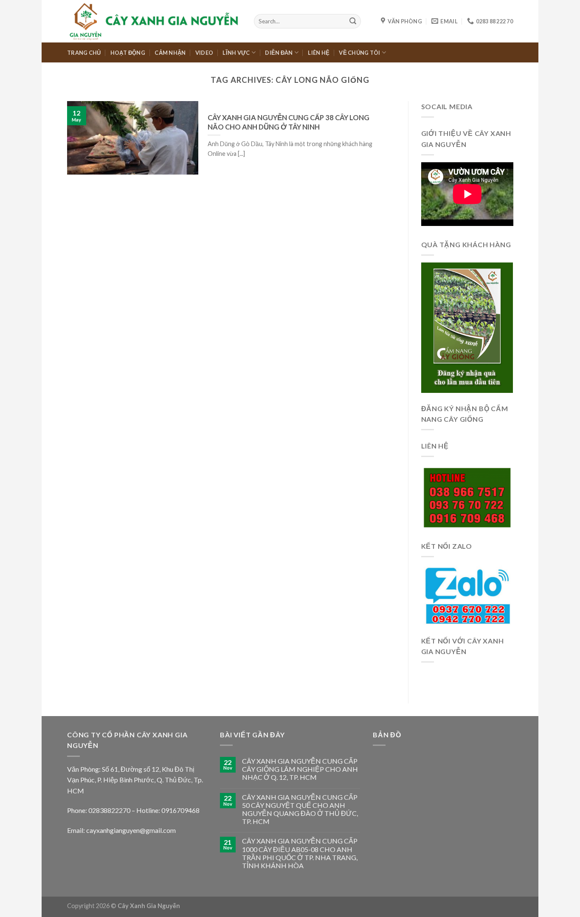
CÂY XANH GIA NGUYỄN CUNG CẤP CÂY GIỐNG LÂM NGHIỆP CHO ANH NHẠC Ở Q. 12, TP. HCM (300, 769)
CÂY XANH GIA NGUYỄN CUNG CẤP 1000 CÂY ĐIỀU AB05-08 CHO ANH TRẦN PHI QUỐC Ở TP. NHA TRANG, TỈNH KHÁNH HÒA (300, 853)
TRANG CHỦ (84, 52)
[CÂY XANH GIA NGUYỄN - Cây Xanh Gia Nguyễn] (154, 21)
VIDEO (204, 52)
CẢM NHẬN (170, 52)
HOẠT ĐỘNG (127, 52)
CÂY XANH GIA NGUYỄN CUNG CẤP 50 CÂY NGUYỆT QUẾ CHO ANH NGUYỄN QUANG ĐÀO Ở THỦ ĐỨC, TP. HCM (300, 809)
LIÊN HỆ (318, 52)
